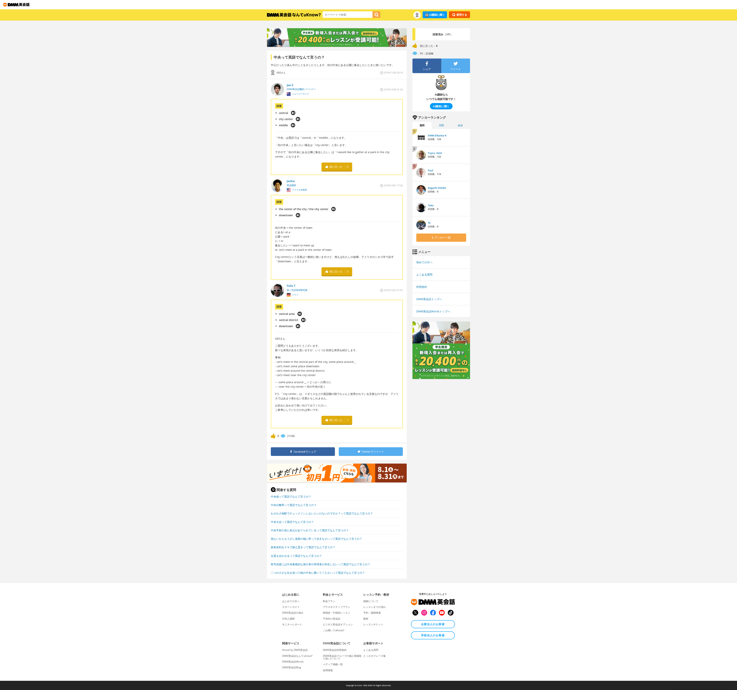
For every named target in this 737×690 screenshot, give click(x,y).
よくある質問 (424, 274)
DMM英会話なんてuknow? (297, 656)
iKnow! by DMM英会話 (295, 650)
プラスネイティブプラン (336, 607)
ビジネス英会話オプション (338, 624)
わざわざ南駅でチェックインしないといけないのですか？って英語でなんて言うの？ (322, 513)
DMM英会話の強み (292, 612)
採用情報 (328, 670)
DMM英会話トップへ (429, 299)
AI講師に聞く (437, 15)
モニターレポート (292, 624)
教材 (365, 618)
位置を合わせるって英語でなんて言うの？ (296, 556)
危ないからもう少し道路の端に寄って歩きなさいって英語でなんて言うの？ (316, 539)
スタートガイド (291, 607)
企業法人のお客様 (433, 624)
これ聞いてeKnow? (333, 630)
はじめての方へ (291, 601)
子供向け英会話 (331, 618)
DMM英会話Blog (291, 667)
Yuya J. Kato (435, 153)
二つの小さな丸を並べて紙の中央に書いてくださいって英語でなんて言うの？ (318, 572)
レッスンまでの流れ (374, 607)
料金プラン (329, 601)
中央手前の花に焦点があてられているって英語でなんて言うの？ (310, 530)
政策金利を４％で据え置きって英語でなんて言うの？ (303, 547)
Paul (430, 170)
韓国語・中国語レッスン (336, 612)
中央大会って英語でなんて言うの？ (292, 522)
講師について (370, 601)
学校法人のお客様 (433, 635)
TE (429, 222)
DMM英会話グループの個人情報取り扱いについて (342, 657)
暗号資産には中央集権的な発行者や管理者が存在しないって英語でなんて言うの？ (320, 564)
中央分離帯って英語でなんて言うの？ (293, 505)
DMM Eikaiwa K (437, 135)
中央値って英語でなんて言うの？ (291, 496)
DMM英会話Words (292, 661)
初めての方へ (424, 262)
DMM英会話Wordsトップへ (433, 311)
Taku (431, 205)
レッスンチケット (373, 624)
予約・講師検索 (372, 612)
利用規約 (421, 287)
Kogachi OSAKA (437, 188)
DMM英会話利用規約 (335, 650)
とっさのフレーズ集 (374, 656)
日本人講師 (288, 618)
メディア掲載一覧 (333, 664)
